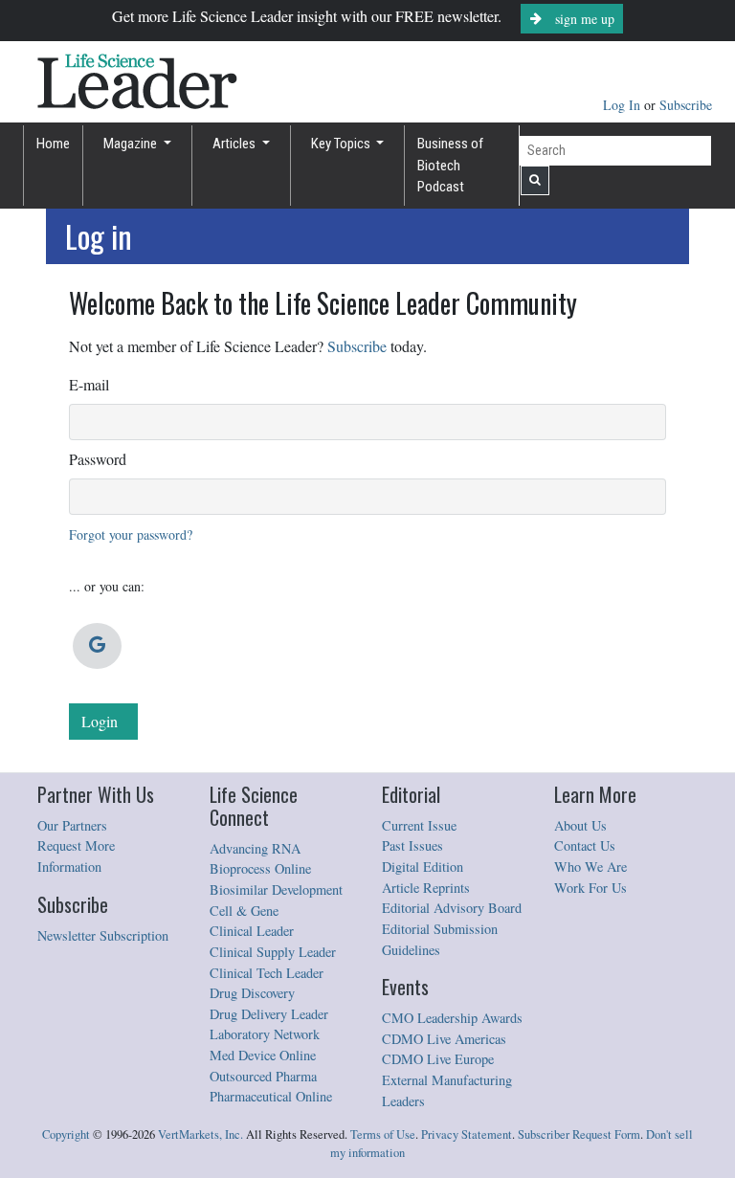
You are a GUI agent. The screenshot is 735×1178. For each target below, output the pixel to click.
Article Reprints (426, 887)
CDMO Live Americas (444, 1039)
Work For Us (590, 887)
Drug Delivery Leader (269, 1014)
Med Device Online (263, 1055)
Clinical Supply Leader (273, 952)
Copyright (66, 1134)
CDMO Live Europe (438, 1059)
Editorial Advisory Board (452, 908)
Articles (235, 143)
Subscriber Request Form (579, 1134)
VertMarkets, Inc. (200, 1134)
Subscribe (685, 105)
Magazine (131, 143)
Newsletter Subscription (102, 935)
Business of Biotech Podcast (450, 165)
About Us (580, 825)
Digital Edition (422, 866)
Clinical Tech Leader (266, 973)
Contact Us (584, 845)
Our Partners (72, 825)
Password (97, 459)
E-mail (89, 384)
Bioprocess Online (260, 868)
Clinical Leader (252, 931)
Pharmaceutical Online (271, 1096)
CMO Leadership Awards (452, 1018)
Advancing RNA (255, 848)
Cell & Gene (244, 910)
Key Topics (342, 143)
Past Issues (412, 845)
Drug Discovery (252, 993)
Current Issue (419, 825)
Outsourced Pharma (263, 1076)
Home (53, 143)
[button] (97, 646)
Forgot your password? (130, 534)
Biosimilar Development (276, 889)
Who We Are (590, 866)
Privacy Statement (466, 1134)
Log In (623, 105)
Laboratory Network (265, 1034)
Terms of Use (382, 1134)
